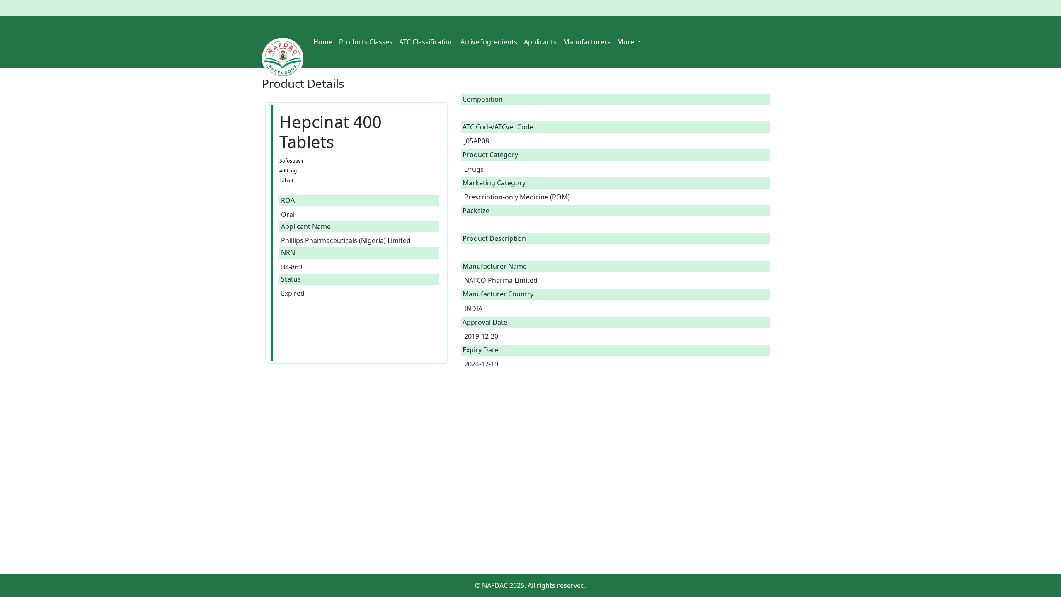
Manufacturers (586, 41)
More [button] (626, 41)
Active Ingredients (488, 41)
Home (322, 41)
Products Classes (365, 41)
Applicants (540, 41)
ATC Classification (426, 41)
